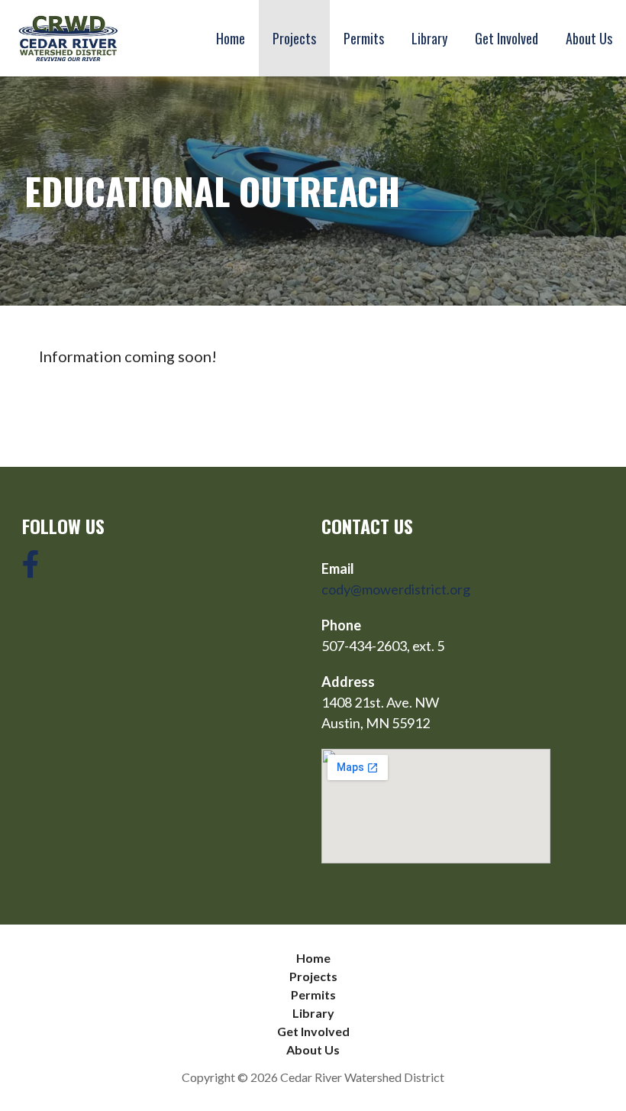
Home (230, 38)
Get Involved (506, 38)
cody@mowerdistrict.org (395, 589)
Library (429, 38)
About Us (589, 38)
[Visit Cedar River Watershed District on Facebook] (31, 569)
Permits (364, 38)
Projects (294, 38)
